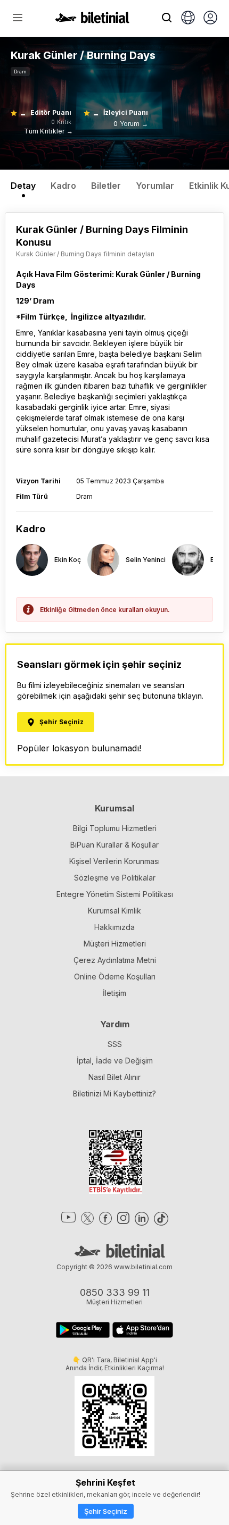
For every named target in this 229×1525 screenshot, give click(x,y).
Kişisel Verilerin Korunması (114, 861)
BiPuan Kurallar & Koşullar (114, 844)
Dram (20, 71)
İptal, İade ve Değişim (115, 1060)
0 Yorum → (130, 124)
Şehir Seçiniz (105, 1511)
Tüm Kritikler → (48, 131)
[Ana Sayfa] (92, 20)
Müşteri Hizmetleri (115, 943)
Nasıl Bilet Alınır (114, 1077)
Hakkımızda (114, 927)
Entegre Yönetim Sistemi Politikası (114, 894)
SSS (115, 1044)
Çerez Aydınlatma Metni (114, 960)
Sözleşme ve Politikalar (115, 877)
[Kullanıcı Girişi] (210, 18)
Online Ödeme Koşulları (115, 976)
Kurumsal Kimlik (114, 910)
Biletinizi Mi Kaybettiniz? (114, 1093)
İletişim (114, 993)
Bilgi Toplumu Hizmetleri (115, 828)
